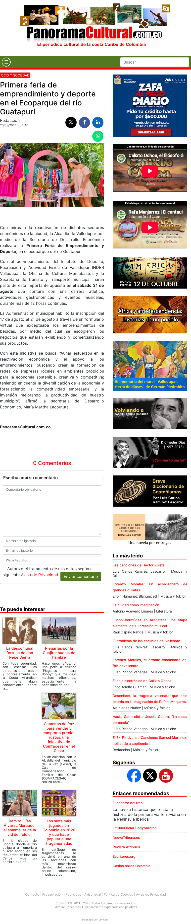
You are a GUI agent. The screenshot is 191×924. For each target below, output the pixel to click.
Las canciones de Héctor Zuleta (139, 565)
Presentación (52, 894)
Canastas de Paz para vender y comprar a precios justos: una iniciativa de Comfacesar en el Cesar (59, 737)
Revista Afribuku (126, 847)
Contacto (32, 894)
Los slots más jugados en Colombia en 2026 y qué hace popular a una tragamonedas (59, 832)
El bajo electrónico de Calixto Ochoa (142, 681)
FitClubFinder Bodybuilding (135, 828)
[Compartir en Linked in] (97, 122)
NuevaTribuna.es (126, 837)
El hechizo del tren (128, 803)
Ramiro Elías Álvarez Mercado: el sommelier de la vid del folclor (19, 828)
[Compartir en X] (71, 122)
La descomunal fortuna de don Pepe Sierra (19, 653)
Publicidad (73, 894)
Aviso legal (92, 894)
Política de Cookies (118, 894)
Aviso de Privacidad (39, 574)
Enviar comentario (81, 576)
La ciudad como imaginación (136, 605)
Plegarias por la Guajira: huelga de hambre (59, 653)
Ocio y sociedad (15, 75)
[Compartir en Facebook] (84, 122)
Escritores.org (124, 856)
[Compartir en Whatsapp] (97, 136)
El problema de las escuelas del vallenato (146, 641)
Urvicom (103, 919)
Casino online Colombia (131, 866)
